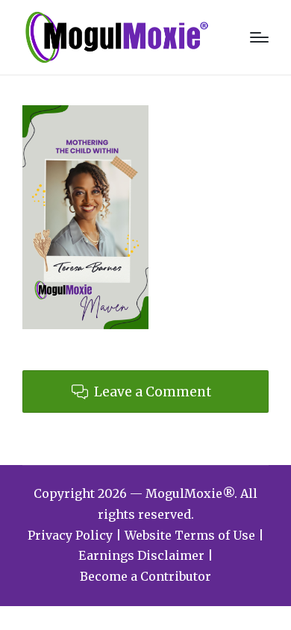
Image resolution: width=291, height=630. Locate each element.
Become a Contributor (145, 576)
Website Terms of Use (190, 535)
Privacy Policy (70, 535)
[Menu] (259, 37)
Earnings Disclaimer (141, 555)
